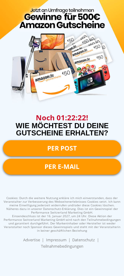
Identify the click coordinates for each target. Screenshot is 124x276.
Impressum (56, 240)
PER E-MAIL (62, 166)
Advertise (31, 240)
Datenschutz (83, 240)
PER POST (62, 148)
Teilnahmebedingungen (62, 246)
